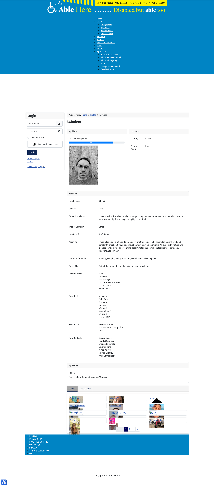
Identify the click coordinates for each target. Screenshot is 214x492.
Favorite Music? (75, 274)
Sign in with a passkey (47, 144)
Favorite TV (74, 324)
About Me (73, 242)
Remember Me (37, 137)
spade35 (154, 398)
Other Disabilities (77, 216)
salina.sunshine (157, 420)
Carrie (72, 420)
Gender (72, 209)
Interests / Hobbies (78, 258)
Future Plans (74, 266)
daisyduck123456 (77, 405)
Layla (152, 413)
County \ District (135, 147)
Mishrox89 (114, 398)
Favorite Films (75, 296)
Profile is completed (78, 138)
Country (134, 138)
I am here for (75, 234)
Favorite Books (75, 338)
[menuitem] (99, 19)
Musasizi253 (75, 413)
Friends (72, 389)
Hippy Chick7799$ (118, 413)
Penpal (72, 373)
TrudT (152, 405)
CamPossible (115, 405)
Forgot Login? (33, 158)
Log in (32, 152)
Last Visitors (85, 389)
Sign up (30, 161)
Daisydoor (74, 398)
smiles (113, 420)
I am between (75, 201)
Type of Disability (76, 227)
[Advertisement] (107, 92)
